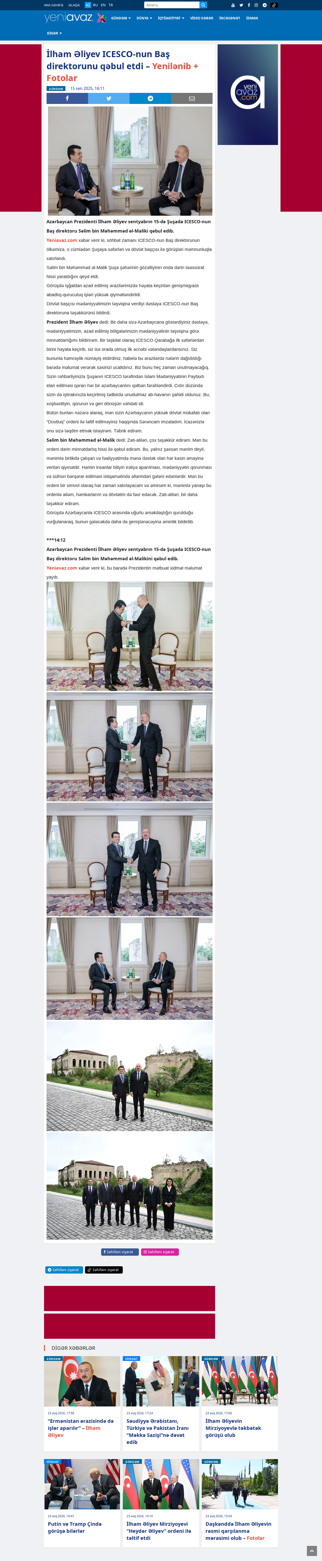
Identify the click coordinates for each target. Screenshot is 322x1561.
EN (103, 5)
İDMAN (252, 18)
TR (111, 5)
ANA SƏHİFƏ (53, 5)
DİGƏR (52, 33)
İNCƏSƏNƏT (229, 18)
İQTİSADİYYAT (169, 18)
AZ (88, 5)
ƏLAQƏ (74, 5)
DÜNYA (142, 18)
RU (95, 5)
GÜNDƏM (119, 18)
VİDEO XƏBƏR (201, 18)
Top (312, 1551)
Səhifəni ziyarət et (118, 1255)
